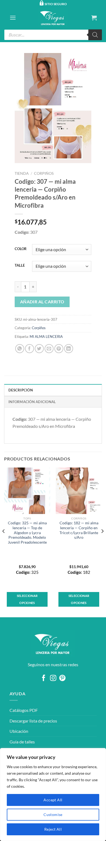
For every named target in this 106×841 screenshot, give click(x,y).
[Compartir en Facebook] (29, 348)
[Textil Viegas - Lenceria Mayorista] (53, 17)
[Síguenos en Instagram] (53, 678)
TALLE (20, 265)
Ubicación (19, 731)
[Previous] (4, 541)
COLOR (21, 249)
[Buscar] (95, 34)
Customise (53, 814)
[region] (53, 794)
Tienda (22, 173)
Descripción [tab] (20, 390)
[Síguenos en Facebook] (43, 678)
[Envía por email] (49, 348)
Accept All (52, 800)
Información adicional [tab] (32, 402)
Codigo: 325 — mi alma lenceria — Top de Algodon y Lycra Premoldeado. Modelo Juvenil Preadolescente (27, 532)
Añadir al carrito (42, 301)
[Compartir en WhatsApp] (19, 348)
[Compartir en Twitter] (39, 348)
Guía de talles (22, 741)
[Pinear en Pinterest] (58, 348)
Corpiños (44, 173)
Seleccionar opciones (27, 599)
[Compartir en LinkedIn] (68, 348)
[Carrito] (94, 18)
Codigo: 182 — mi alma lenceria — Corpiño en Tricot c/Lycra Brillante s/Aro (79, 530)
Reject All (53, 829)
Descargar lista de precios (33, 720)
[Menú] (13, 17)
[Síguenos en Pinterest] (62, 678)
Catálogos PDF (24, 710)
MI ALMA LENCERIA (46, 336)
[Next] (102, 541)
